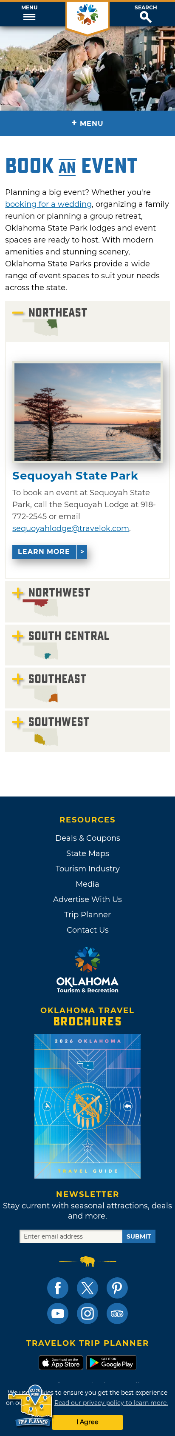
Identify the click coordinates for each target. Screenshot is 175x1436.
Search (146, 8)
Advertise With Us (87, 899)
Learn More (44, 552)
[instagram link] (87, 1313)
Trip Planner (87, 914)
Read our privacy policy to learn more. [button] (111, 1403)
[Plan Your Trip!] (30, 1406)
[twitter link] (87, 1288)
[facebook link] (57, 1288)
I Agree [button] (87, 1422)
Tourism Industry (88, 869)
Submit (139, 1236)
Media (87, 884)
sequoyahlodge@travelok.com (70, 528)
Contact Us (88, 930)
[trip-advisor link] (117, 1313)
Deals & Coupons (87, 838)
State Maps (87, 853)
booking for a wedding (48, 204)
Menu (29, 8)
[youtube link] (57, 1313)
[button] (29, 14)
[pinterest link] (117, 1288)
